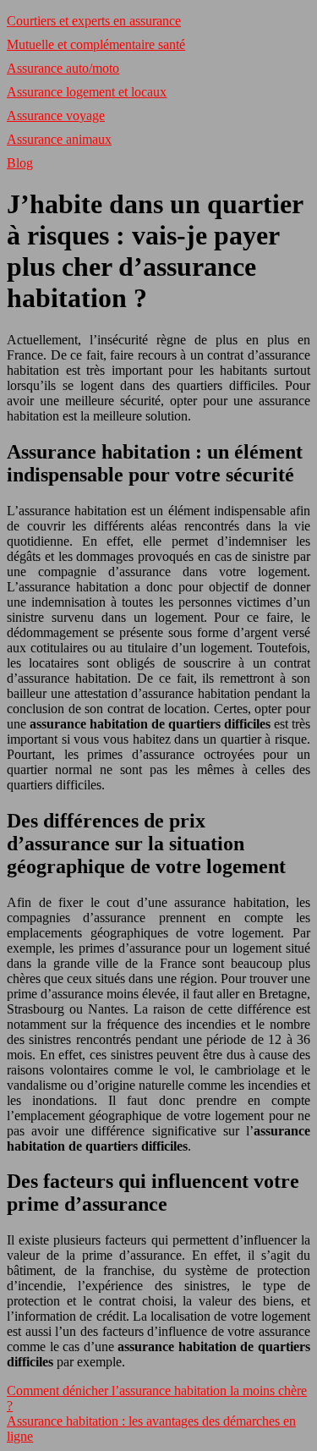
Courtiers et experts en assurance (94, 21)
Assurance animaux (59, 139)
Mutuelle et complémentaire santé (96, 44)
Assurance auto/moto (63, 68)
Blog (20, 163)
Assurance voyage (56, 115)
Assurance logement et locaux (87, 92)
